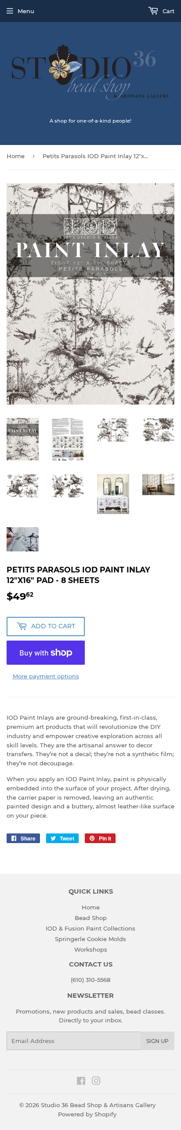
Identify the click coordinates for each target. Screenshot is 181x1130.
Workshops (90, 949)
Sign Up (157, 1041)
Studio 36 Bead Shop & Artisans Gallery (98, 1104)
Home (16, 155)
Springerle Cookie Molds (90, 938)
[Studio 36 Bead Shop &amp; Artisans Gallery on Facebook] (81, 1082)
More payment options (46, 676)
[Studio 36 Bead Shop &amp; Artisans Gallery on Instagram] (96, 1082)
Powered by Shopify (87, 1114)
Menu (26, 10)
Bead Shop (91, 917)
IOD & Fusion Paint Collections (90, 928)
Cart (167, 10)
